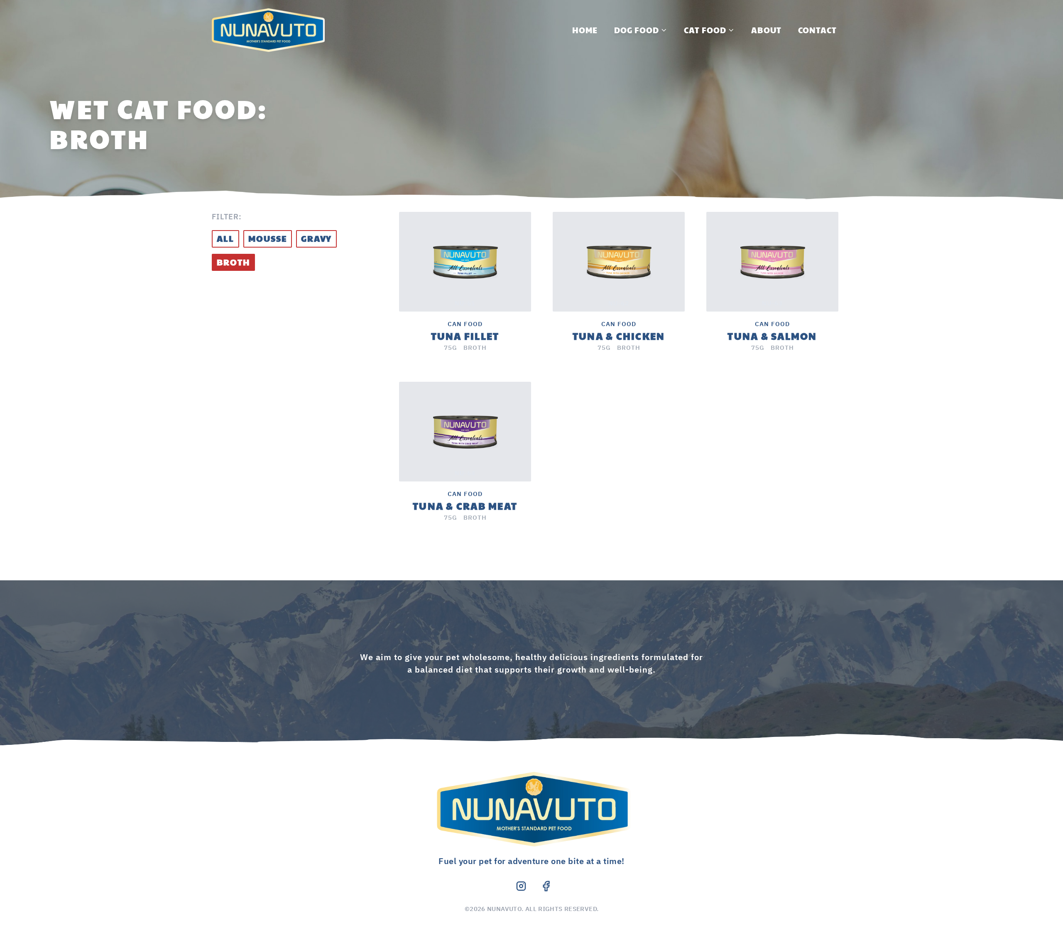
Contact (817, 30)
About (766, 30)
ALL (225, 238)
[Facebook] (546, 886)
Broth (233, 262)
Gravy (316, 238)
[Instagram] (521, 886)
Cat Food (705, 30)
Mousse (267, 238)
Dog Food (636, 30)
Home (585, 30)
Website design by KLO (531, 919)
